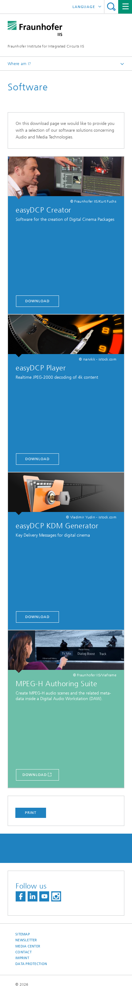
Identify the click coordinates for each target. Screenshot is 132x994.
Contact (23, 952)
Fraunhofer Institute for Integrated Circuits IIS (46, 46)
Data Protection (31, 964)
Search (111, 6)
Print (31, 812)
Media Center (27, 946)
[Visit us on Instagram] (56, 896)
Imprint (22, 958)
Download (37, 301)
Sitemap (22, 934)
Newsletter (26, 940)
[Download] (66, 178)
